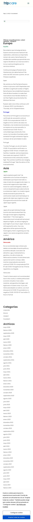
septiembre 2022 (8, 431)
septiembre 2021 (8, 467)
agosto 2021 (7, 470)
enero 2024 (7, 384)
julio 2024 (6, 366)
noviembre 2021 (8, 461)
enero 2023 (6, 419)
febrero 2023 (7, 416)
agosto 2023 (7, 398)
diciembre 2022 (8, 422)
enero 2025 (6, 348)
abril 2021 (6, 482)
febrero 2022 (7, 452)
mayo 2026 (6, 327)
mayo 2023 (6, 407)
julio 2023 (6, 402)
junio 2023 (6, 404)
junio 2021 (6, 476)
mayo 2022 (6, 443)
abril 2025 (6, 339)
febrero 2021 (7, 488)
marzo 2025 (7, 342)
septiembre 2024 (8, 360)
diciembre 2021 (8, 458)
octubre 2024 (7, 357)
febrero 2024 (7, 381)
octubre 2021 (7, 464)
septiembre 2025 (8, 333)
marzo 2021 (6, 485)
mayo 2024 (6, 372)
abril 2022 (6, 446)
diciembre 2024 (8, 351)
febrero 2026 (7, 330)
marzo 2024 (7, 378)
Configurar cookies (16, 513)
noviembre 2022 (8, 425)
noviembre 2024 (8, 354)
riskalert (6, 316)
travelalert (14, 13)
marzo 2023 (7, 413)
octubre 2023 (7, 393)
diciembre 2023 (8, 387)
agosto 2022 (7, 434)
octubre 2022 (7, 428)
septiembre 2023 (8, 396)
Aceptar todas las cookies (16, 517)
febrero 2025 (7, 345)
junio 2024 (6, 369)
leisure (5, 313)
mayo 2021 (6, 479)
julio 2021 (6, 473)
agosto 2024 (7, 363)
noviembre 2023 (8, 390)
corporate (6, 310)
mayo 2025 (6, 336)
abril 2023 (6, 410)
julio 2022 (6, 437)
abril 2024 (6, 375)
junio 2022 (6, 440)
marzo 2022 (7, 449)
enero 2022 (6, 455)
